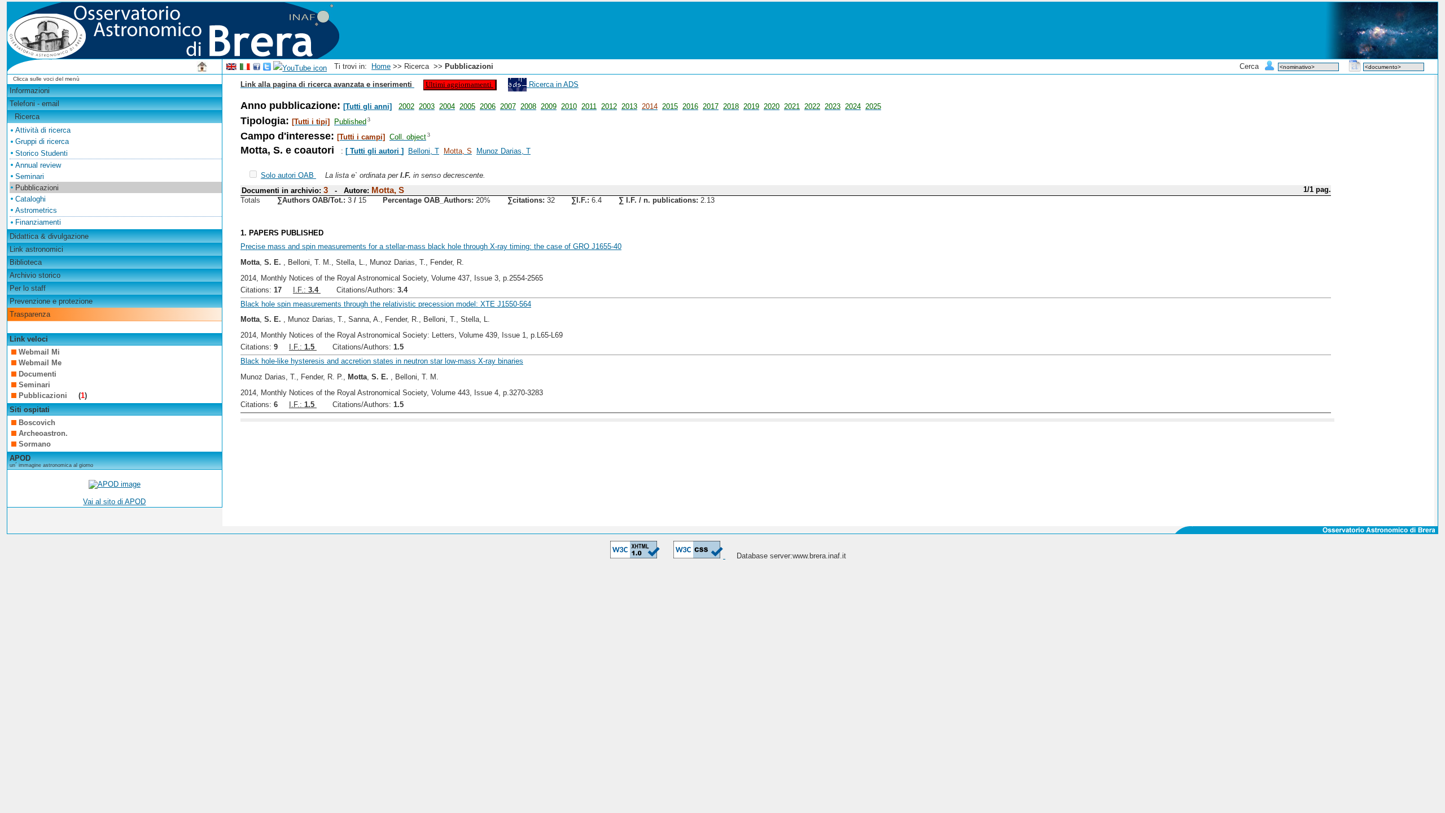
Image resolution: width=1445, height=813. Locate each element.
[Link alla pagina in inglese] (231, 68)
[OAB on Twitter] (267, 68)
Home (381, 66)
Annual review (38, 165)
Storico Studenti (41, 153)
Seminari (29, 176)
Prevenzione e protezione (51, 301)
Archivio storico (35, 275)
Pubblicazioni (44, 395)
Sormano (35, 444)
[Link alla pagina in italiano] (245, 68)
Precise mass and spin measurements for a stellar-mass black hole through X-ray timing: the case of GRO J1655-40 (430, 246)
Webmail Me (40, 363)
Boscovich (37, 422)
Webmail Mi (39, 352)
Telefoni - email (34, 103)
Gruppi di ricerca (42, 141)
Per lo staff (28, 288)
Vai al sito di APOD (114, 501)
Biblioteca (26, 262)
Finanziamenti (38, 222)
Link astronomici (36, 249)
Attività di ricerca (43, 130)
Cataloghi (30, 199)
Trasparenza (30, 314)
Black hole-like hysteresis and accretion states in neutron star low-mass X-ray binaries (381, 361)
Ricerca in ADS (553, 84)
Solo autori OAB (288, 175)
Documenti (37, 374)
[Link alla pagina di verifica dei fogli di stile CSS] (699, 556)
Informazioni (30, 90)
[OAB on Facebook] (257, 68)
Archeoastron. (43, 433)
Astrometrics (36, 210)
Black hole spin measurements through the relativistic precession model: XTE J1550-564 (385, 304)
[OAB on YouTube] (300, 68)
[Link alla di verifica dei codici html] (635, 556)
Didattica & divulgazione (49, 236)
